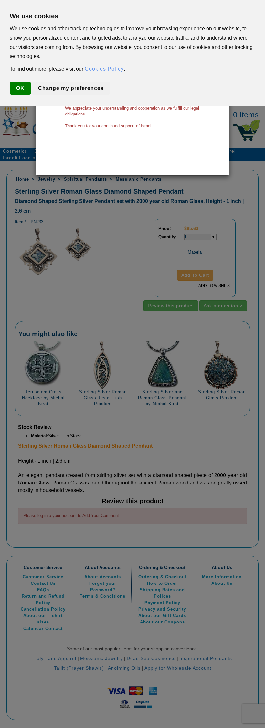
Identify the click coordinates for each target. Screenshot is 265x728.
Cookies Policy (104, 69)
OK (20, 88)
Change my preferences (71, 88)
